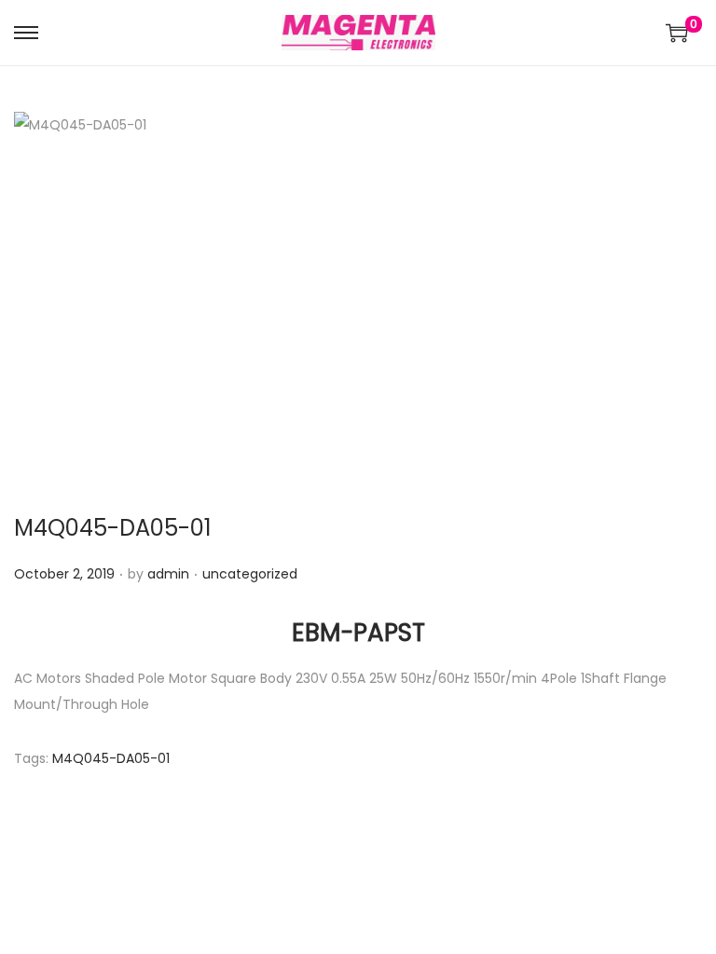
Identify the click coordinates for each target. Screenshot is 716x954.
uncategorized (249, 574)
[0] (677, 32)
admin (168, 574)
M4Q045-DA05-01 (113, 527)
